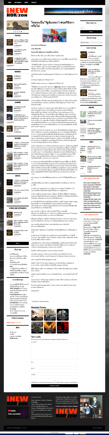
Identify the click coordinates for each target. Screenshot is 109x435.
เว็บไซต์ (33, 374)
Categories (17, 2)
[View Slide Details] (18, 25)
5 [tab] (21, 31)
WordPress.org (14, 338)
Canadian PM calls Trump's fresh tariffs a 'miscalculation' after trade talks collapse (92, 201)
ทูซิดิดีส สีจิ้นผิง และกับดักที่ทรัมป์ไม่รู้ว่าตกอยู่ (19, 285)
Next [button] (27, 25)
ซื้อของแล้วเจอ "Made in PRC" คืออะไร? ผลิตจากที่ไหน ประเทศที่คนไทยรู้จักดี (92, 229)
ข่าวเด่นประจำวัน (92, 214)
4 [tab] (19, 31)
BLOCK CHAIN (11, 323)
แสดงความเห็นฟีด (15, 336)
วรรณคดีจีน (13, 313)
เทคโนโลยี (18, 323)
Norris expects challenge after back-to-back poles (91, 184)
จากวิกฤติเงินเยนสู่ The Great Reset (18, 265)
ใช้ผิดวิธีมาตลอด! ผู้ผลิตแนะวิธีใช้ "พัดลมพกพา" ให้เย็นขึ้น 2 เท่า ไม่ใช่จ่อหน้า (92, 237)
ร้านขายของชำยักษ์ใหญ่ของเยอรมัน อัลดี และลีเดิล (18, 290)
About (26, 2)
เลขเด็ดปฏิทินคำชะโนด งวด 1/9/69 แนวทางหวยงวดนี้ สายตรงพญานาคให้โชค (92, 250)
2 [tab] (15, 31)
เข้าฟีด (12, 334)
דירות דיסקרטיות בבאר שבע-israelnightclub (18, 302)
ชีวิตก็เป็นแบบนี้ (14, 262)
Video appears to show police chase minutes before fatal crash (92, 188)
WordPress (100, 428)
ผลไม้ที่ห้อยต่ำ (14, 254)
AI (7, 323)
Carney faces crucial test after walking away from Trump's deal (92, 206)
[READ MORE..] (87, 87)
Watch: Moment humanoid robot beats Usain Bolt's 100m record (92, 194)
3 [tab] (17, 31)
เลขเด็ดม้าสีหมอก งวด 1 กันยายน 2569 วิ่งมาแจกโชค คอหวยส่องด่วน (92, 243)
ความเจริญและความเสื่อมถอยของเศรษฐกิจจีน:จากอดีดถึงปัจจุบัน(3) (18, 306)
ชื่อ (32, 362)
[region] (18, 25)
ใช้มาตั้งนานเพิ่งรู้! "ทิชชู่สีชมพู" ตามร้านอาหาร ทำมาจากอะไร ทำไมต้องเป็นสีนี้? (92, 221)
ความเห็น (34, 342)
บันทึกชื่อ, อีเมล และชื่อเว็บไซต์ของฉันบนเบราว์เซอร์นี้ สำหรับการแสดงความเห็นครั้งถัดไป (54, 382)
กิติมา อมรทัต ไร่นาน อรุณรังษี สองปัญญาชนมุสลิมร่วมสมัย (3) (19, 296)
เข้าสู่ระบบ (13, 332)
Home (9, 2)
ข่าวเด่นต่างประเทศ (92, 178)
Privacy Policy (54, 432)
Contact (34, 2)
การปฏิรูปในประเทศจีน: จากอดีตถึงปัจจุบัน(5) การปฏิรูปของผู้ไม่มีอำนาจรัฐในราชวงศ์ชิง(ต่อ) (19, 271)
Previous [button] (8, 25)
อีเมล (33, 368)
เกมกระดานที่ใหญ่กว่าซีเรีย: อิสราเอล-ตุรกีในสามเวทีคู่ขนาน (18, 258)
